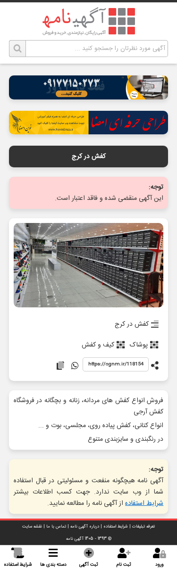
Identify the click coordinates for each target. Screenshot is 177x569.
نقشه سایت (32, 526)
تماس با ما (56, 526)
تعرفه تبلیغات (143, 526)
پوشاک (139, 345)
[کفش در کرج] (89, 266)
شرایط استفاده (144, 503)
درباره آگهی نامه (84, 526)
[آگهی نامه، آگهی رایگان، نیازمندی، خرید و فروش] (88, 21)
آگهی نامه (75, 539)
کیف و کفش (98, 345)
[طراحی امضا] (89, 132)
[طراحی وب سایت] (89, 97)
